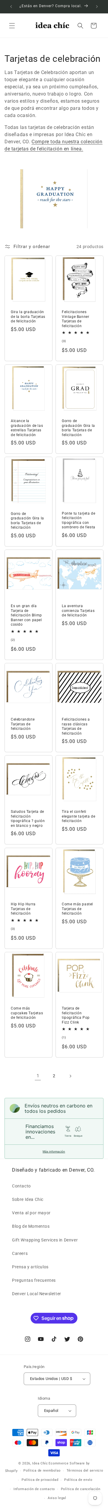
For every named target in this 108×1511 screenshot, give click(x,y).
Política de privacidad (40, 1480)
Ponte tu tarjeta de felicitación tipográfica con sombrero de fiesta (78, 520)
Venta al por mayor (31, 1212)
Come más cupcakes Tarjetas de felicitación (27, 1013)
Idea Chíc (40, 1463)
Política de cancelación (80, 1489)
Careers (20, 1253)
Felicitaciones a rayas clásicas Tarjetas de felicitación (76, 726)
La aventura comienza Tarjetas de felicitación (78, 610)
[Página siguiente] (70, 1076)
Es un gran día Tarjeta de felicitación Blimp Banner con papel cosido (26, 615)
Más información (54, 1151)
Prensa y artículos (30, 1266)
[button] (12, 25)
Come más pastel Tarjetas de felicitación (77, 908)
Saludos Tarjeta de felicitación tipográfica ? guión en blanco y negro (28, 819)
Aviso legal (57, 1498)
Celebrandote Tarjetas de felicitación (22, 724)
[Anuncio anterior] (11, 6)
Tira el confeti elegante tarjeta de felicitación (78, 816)
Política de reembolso (42, 1470)
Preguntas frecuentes (34, 1280)
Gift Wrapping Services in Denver (45, 1240)
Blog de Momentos (31, 1226)
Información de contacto (34, 1489)
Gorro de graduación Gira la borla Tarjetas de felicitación (78, 428)
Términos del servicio (85, 1470)
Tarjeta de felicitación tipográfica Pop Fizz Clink (76, 1015)
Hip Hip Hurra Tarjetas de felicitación (23, 908)
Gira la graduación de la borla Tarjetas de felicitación (28, 316)
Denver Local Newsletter (36, 1293)
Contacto (21, 1186)
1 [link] (38, 1075)
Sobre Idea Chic (28, 1199)
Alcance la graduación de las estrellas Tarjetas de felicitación (27, 428)
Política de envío (78, 1480)
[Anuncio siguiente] (97, 6)
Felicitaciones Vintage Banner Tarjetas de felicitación (75, 319)
